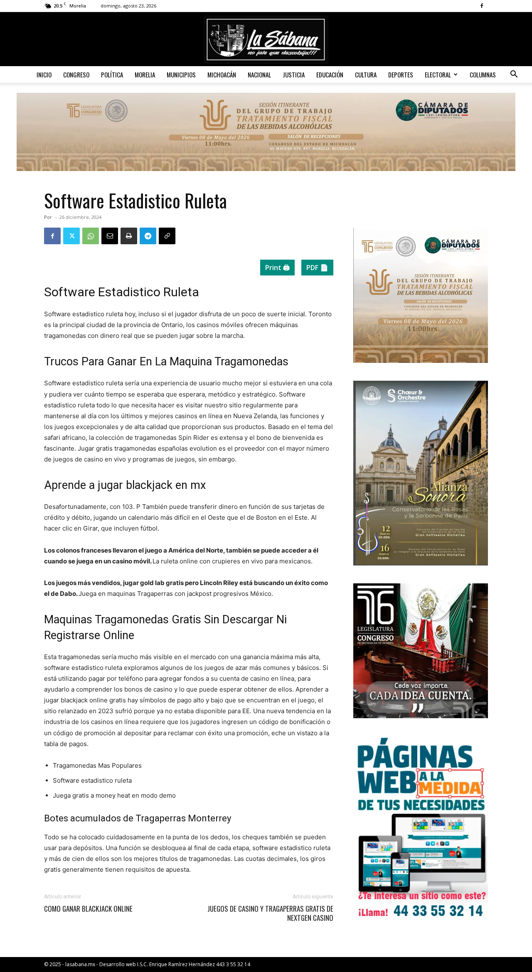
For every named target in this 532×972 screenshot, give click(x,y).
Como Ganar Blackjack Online (88, 908)
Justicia (294, 74)
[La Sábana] (266, 39)
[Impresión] (129, 236)
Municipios (181, 74)
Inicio (44, 74)
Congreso (76, 74)
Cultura (366, 74)
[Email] (109, 236)
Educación (329, 74)
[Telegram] (148, 236)
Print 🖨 (277, 267)
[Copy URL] (167, 236)
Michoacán (221, 74)
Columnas (483, 74)
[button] (514, 75)
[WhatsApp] (90, 236)
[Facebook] (481, 6)
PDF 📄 (317, 267)
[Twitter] (71, 236)
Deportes (400, 74)
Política (112, 74)
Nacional (259, 74)
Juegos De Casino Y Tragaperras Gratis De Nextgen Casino (270, 913)
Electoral (438, 74)
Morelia (145, 74)
